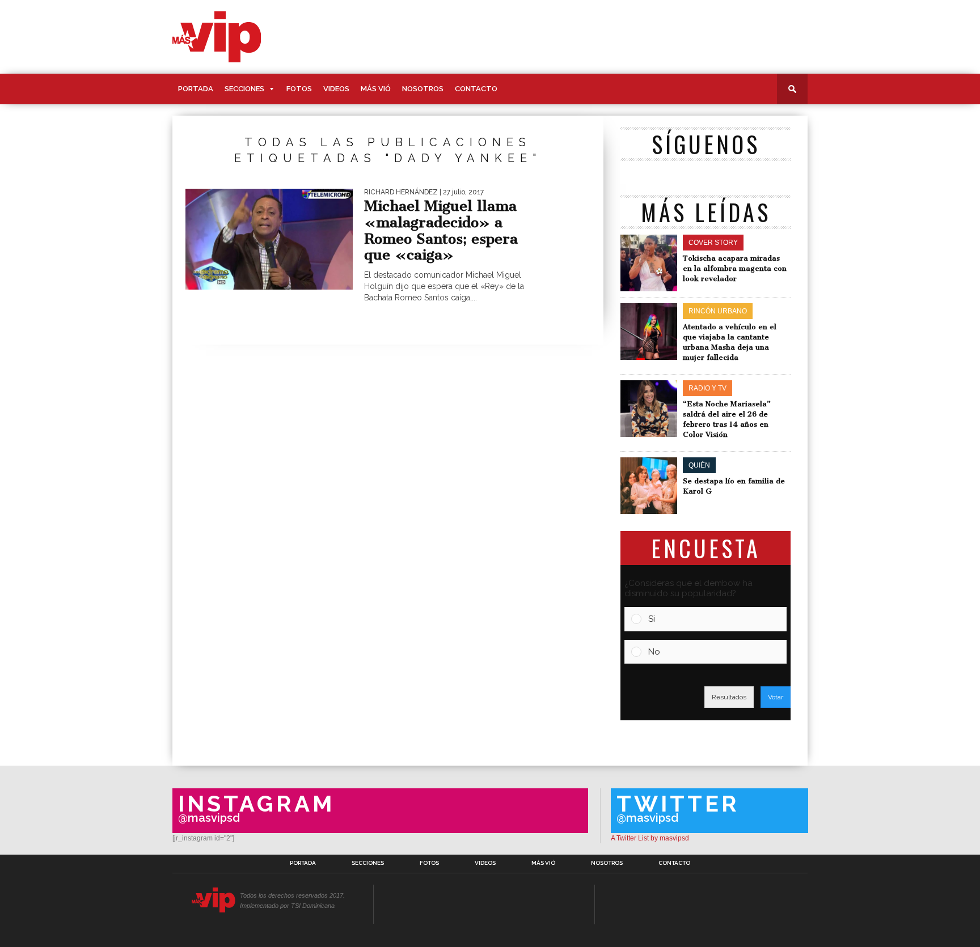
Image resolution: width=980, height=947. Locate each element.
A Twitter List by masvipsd (650, 838)
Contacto (476, 88)
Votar (775, 697)
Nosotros (422, 88)
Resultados (729, 697)
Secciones (244, 88)
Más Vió (376, 88)
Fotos (299, 88)
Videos (336, 88)
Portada (195, 88)
